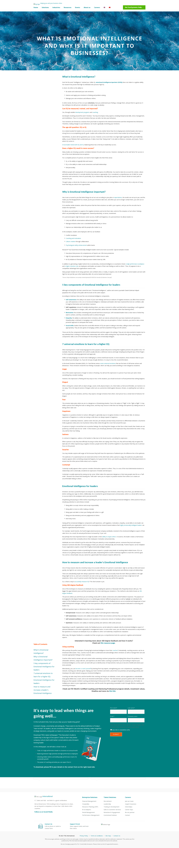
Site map (108, 836)
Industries (56, 7)
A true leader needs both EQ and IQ (73, 145)
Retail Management (88, 812)
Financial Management (89, 801)
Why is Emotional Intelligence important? (43, 658)
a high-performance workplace (135, 264)
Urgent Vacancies (130, 804)
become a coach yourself (83, 668)
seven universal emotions (108, 363)
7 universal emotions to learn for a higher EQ (43, 675)
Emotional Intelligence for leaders (44, 681)
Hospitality (85, 804)
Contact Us (116, 836)
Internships (128, 807)
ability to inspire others (109, 537)
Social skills (70, 325)
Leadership (107, 804)
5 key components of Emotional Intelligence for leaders (44, 666)
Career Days (129, 809)
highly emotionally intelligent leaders (131, 525)
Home (36, 7)
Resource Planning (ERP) (90, 807)
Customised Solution (110, 815)
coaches (115, 650)
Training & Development (111, 807)
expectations (118, 197)
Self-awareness (71, 299)
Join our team (129, 801)
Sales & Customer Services (112, 809)
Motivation (69, 312)
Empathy (69, 318)
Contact (127, 815)
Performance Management (90, 815)
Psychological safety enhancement (76, 245)
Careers (97, 7)
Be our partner (130, 812)
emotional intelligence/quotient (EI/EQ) (109, 82)
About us (87, 7)
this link (112, 691)
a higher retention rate (71, 266)
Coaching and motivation (73, 238)
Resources (67, 7)
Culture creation (70, 241)
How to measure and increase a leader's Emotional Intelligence (43, 690)
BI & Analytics (86, 809)
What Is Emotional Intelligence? (41, 651)
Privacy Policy (84, 836)
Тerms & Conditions (97, 836)
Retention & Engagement (112, 812)
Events (77, 7)
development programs (82, 112)
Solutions (45, 7)
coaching (95, 112)
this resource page (108, 643)
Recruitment (108, 801)
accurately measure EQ (82, 581)
